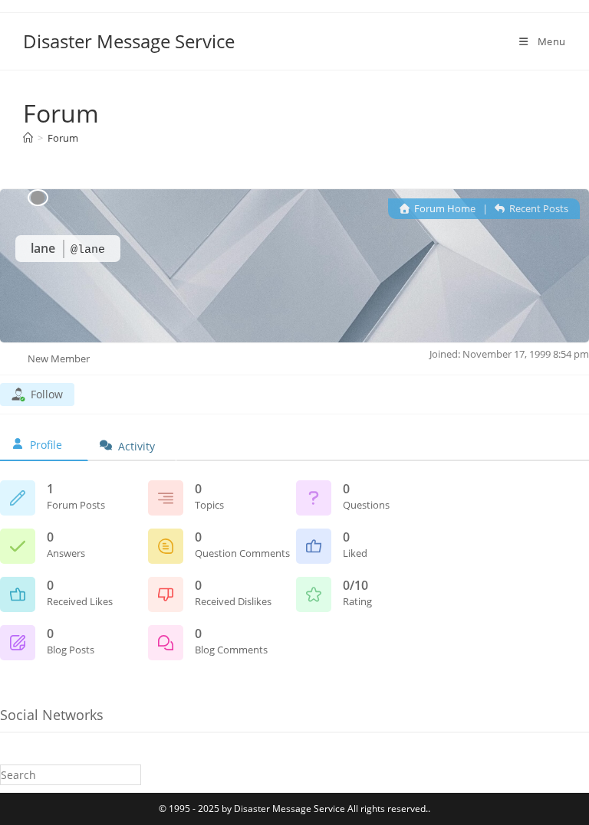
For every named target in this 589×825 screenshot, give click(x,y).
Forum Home (443, 208)
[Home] (28, 138)
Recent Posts (537, 208)
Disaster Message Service (129, 41)
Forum (63, 138)
